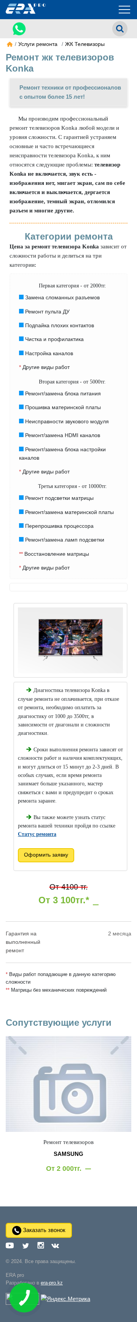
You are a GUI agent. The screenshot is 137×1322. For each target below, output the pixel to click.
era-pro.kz (52, 1283)
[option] (68, 1111)
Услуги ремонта (37, 44)
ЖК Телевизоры (85, 44)
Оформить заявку (46, 855)
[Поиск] (119, 28)
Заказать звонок (43, 1230)
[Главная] (26, 13)
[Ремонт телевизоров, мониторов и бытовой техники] (8, 44)
